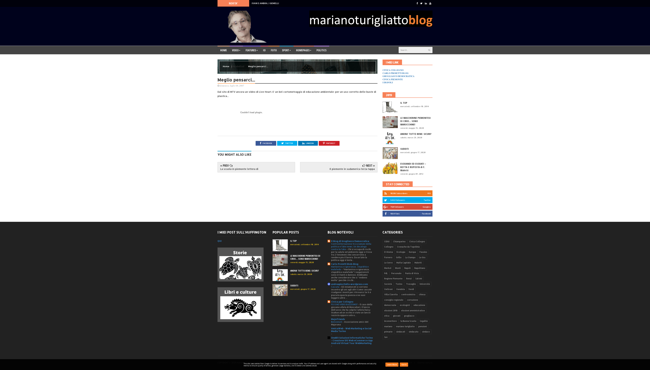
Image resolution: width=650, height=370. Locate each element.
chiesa (422, 294)
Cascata (335, 286)
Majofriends (338, 319)
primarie (388, 331)
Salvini (418, 278)
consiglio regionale (393, 300)
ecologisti (405, 305)
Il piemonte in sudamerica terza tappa (352, 168)
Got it (404, 364)
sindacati (400, 331)
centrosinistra (408, 294)
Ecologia (401, 252)
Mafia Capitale (403, 262)
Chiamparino (399, 241)
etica (386, 316)
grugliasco (409, 316)
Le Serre (388, 262)
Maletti (418, 262)
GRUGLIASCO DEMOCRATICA (398, 76)
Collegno (388, 246)
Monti (398, 268)
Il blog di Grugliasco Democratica (350, 241)
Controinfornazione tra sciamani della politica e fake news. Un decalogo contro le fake (351, 246)
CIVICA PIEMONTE (393, 79)
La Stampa (410, 257)
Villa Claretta (391, 294)
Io (264, 50)
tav (386, 337)
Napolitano (419, 268)
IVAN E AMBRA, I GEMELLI (265, 3)
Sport (285, 50)
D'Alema (388, 252)
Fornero (388, 257)
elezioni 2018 (390, 310)
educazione (419, 305)
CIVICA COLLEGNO (393, 70)
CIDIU (386, 241)
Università (425, 284)
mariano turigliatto (405, 326)
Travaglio (411, 284)
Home (223, 50)
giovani (396, 316)
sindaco (426, 331)
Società (388, 284)
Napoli (407, 268)
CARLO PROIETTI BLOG (396, 73)
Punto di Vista (412, 273)
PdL (386, 273)
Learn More (392, 364)
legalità (424, 321)
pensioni (422, 326)
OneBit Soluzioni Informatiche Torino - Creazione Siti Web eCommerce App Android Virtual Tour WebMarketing (352, 340)
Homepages (303, 50)
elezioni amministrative (413, 310)
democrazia (390, 305)
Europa (412, 252)
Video (235, 50)
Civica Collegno (417, 241)
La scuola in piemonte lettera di (239, 168)
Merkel (387, 268)
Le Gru (422, 257)
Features (251, 50)
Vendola (400, 289)
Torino (399, 284)
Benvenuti (337, 321)
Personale (396, 273)
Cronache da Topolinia (408, 246)
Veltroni (388, 289)
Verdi (411, 289)
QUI (220, 241)
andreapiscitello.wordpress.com (349, 284)
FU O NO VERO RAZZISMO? (344, 304)
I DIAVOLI (388, 82)
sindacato (413, 331)
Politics (322, 50)
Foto (274, 50)
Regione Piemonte (393, 278)
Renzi (409, 278)
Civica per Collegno (342, 301)
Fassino (423, 252)
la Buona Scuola (408, 321)
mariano (388, 326)
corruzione (412, 300)
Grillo (399, 257)
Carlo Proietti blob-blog (344, 264)
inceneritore (390, 321)
